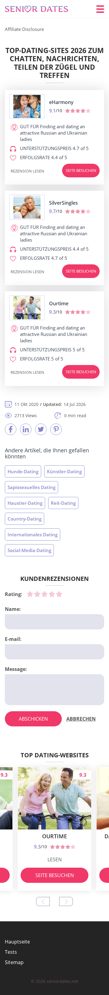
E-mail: (13, 639)
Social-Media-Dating (29, 550)
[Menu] (100, 9)
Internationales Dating (33, 534)
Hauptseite (17, 941)
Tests (11, 952)
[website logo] (27, 106)
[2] (37, 594)
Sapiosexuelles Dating (31, 487)
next (66, 901)
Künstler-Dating (64, 471)
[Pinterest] (56, 429)
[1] (30, 594)
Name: (13, 609)
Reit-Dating (63, 503)
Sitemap (14, 962)
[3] (44, 594)
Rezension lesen (27, 171)
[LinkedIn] (25, 429)
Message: (16, 669)
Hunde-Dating (23, 471)
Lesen (55, 859)
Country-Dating (24, 519)
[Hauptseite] (41, 9)
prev (43, 901)
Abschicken (33, 718)
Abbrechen (81, 718)
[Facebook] (10, 429)
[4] (51, 594)
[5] (59, 594)
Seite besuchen (81, 170)
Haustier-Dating (25, 503)
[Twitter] (41, 429)
